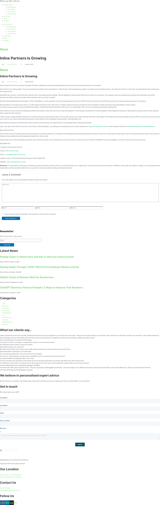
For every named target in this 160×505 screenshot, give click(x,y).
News (4, 49)
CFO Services (11, 14)
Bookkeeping (11, 7)
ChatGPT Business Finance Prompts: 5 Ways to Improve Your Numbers (41, 287)
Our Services (8, 5)
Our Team (7, 16)
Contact (6, 21)
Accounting (11, 9)
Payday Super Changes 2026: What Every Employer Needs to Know (39, 267)
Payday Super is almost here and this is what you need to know (37, 256)
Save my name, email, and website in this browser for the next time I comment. (30, 214)
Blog (5, 18)
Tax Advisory (11, 12)
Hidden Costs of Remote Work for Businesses (27, 277)
